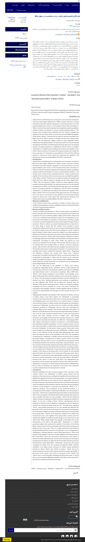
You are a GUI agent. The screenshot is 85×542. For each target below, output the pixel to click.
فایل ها (23, 29)
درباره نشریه (74, 491)
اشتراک (11, 530)
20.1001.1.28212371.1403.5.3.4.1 (67, 79)
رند (64, 76)
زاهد (68, 76)
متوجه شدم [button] (7, 539)
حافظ (78, 76)
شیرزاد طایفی (76, 26)
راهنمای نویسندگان (44, 5)
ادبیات (78, 85)
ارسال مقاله (31, 5)
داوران (23, 5)
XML (24, 34)
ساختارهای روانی (51, 76)
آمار (23, 55)
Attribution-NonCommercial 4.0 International (52, 520)
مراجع (75, 472)
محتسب (60, 76)
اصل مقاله (20, 38)
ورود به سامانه (21, 10)
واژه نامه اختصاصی (73, 503)
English (10, 10)
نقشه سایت (74, 506)
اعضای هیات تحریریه (72, 494)
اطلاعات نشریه (58, 5)
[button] (39, 539)
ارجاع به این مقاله (20, 49)
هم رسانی (22, 44)
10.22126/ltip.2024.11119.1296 (66, 34)
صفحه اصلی (75, 5)
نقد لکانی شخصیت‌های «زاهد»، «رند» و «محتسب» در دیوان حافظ (57, 16)
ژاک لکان (73, 76)
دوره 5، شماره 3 (11, 17)
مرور (67, 5)
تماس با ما (15, 5)
